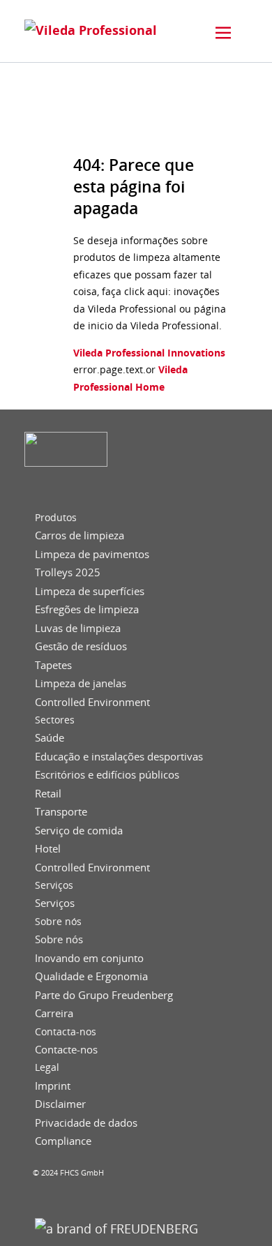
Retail (48, 793)
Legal (47, 1067)
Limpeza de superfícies (89, 591)
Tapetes (53, 665)
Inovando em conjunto (89, 958)
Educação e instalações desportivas (119, 756)
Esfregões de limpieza (87, 609)
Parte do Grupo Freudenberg (104, 995)
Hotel (48, 848)
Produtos (56, 517)
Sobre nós (58, 921)
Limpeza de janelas (80, 683)
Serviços (54, 885)
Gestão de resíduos (81, 646)
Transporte (61, 811)
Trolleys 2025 (67, 572)
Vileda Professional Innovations (149, 352)
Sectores (55, 720)
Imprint (52, 1086)
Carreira (54, 1013)
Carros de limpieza (79, 535)
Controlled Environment (92, 702)
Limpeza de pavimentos (92, 554)
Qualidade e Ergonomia (91, 976)
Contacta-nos (65, 1032)
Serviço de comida (79, 830)
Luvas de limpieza (78, 628)
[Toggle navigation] (223, 33)
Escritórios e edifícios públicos (107, 774)
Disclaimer (60, 1104)
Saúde (49, 737)
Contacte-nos (66, 1049)
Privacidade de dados (86, 1122)
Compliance (63, 1141)
